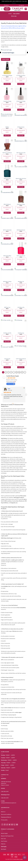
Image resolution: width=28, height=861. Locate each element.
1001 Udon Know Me (20, 152)
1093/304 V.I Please (7, 281)
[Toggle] (26, 841)
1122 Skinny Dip (20, 307)
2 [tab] (13, 57)
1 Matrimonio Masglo (20, 101)
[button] (2, 9)
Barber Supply (4, 833)
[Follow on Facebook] (2, 824)
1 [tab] (11, 57)
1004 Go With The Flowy (21, 178)
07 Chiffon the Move (21, 75)
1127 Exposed (7, 358)
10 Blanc (7, 127)
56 (19, 372)
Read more (5, 59)
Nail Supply (3, 846)
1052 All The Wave (7, 255)
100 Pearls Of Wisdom (7, 152)
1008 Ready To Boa (21, 204)
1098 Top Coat (7, 307)
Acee (9, 388)
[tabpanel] (14, 52)
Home (10, 13)
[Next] (25, 372)
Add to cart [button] (7, 83)
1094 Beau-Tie (21, 281)
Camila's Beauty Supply (12, 376)
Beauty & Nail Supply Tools (7, 836)
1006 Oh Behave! (7, 204)
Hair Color (3, 838)
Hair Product (4, 841)
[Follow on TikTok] (7, 824)
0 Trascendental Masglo (7, 75)
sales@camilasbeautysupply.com (8, 802)
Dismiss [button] (14, 3)
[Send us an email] (12, 824)
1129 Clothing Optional (21, 358)
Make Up (3, 843)
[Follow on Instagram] (5, 824)
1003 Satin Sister (7, 178)
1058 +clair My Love (21, 255)
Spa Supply (3, 849)
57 (22, 372)
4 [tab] (17, 57)
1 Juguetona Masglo (7, 101)
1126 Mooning (21, 333)
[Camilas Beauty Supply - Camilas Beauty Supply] (17, 9)
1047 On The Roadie (7, 230)
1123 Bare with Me (7, 333)
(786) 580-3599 (4, 791)
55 (16, 372)
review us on (10, 383)
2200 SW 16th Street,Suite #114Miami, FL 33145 (6, 783)
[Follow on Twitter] (9, 824)
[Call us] (14, 824)
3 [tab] (15, 57)
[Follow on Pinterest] (17, 824)
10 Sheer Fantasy (20, 127)
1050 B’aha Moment (21, 230)
